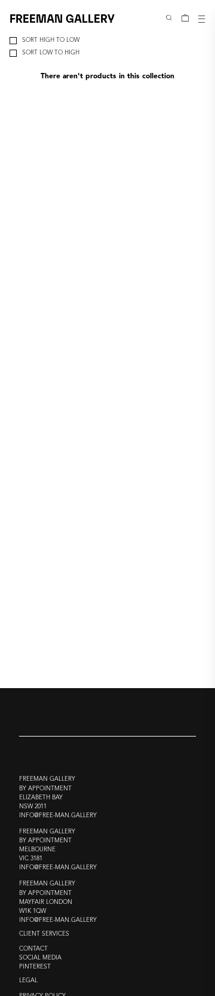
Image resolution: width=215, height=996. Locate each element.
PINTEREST (35, 967)
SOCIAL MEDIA (40, 958)
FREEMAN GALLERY (62, 17)
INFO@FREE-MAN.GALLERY (58, 815)
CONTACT (33, 949)
